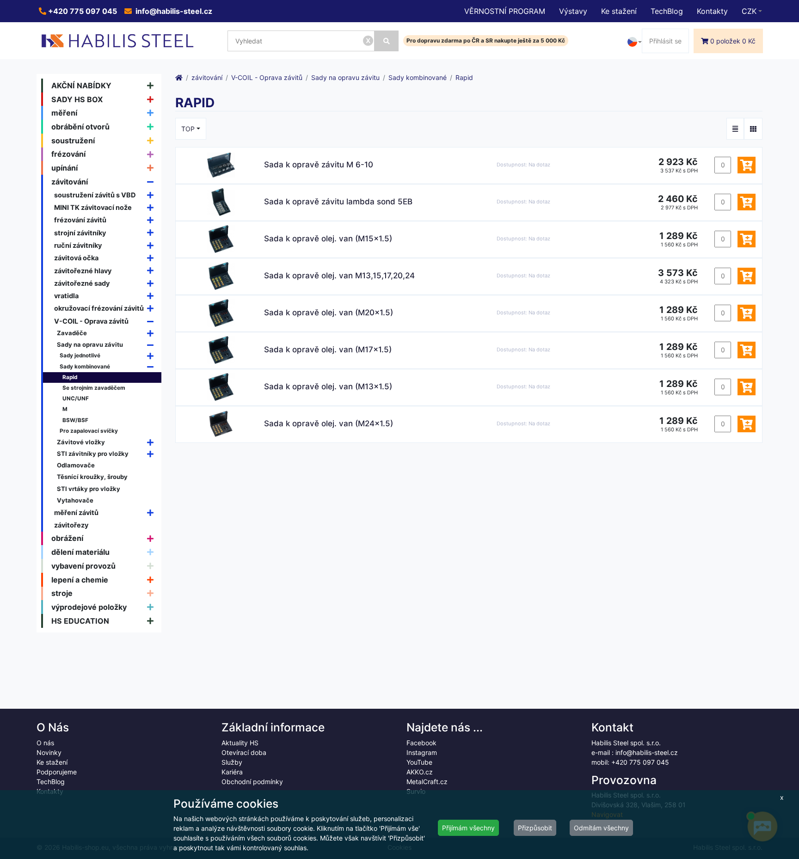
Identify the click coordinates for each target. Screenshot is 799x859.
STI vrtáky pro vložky (88, 488)
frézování (68, 154)
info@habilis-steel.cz (173, 11)
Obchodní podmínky (252, 781)
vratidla (66, 296)
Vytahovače (75, 500)
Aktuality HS (239, 743)
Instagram (421, 752)
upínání (64, 167)
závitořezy (71, 525)
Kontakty (712, 11)
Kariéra (232, 772)
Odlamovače (76, 465)
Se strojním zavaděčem (93, 388)
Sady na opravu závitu (90, 344)
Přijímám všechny (468, 828)
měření (64, 112)
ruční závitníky (78, 245)
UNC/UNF (75, 398)
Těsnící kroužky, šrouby (92, 476)
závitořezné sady (82, 283)
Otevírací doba (243, 752)
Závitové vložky (81, 442)
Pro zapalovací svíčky (89, 431)
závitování (69, 181)
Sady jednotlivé (80, 355)
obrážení (67, 538)
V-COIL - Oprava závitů (91, 321)
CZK (749, 11)
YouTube (419, 762)
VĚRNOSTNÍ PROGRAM (504, 11)
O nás (45, 743)
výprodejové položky (89, 607)
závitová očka (76, 258)
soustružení (73, 140)
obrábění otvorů (80, 126)
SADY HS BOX (77, 99)
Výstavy (573, 11)
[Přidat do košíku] (747, 165)
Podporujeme (57, 772)
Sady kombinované (85, 366)
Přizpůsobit (535, 828)
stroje (62, 593)
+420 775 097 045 (81, 11)
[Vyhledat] (387, 41)
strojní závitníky (80, 233)
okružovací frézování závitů (99, 308)
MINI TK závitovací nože (93, 207)
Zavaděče (72, 333)
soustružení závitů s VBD (95, 195)
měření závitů (76, 512)
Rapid (69, 377)
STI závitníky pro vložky (93, 453)
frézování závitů (80, 220)
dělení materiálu (80, 552)
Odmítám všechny (601, 828)
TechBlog (667, 11)
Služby (231, 762)
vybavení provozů (83, 566)
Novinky (49, 752)
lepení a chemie (79, 579)
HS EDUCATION (80, 621)
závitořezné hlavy (82, 271)
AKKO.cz (419, 772)
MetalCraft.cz (427, 781)
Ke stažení (619, 11)
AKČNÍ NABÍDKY (81, 85)
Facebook (421, 743)
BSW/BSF (75, 420)
